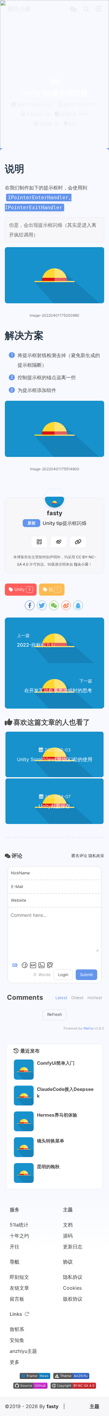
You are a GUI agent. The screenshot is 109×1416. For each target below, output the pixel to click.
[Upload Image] (41, 965)
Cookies (72, 1288)
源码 (68, 1236)
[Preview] (50, 965)
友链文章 (19, 1288)
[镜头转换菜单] (24, 1147)
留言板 (17, 1299)
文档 (68, 1225)
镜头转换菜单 (50, 1141)
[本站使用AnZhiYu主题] (71, 1377)
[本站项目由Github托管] (30, 1387)
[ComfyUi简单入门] (24, 1069)
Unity (23, 589)
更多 (14, 1362)
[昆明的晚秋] (24, 1173)
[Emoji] (24, 965)
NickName (20, 872)
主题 (94, 1406)
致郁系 (17, 1329)
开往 (14, 1247)
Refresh (54, 1014)
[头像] (54, 498)
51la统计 (19, 1225)
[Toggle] (98, 9)
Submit (86, 974)
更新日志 (72, 1247)
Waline (88, 1028)
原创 (31, 523)
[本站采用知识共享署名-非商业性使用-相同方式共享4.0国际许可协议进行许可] (73, 1387)
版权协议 (72, 1299)
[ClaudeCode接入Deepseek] (24, 1095)
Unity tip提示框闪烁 (65, 523)
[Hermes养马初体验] (24, 1121)
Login (63, 974)
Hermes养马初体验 (57, 1115)
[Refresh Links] (27, 1314)
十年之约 (19, 1236)
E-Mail (17, 886)
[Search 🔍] (86, 9)
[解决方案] (100, 335)
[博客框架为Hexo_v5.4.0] (35, 1377)
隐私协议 (72, 1277)
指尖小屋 (81, 564)
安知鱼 (17, 1340)
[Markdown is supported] (16, 965)
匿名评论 (79, 855)
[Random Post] (73, 9)
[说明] (100, 169)
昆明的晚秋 (48, 1166)
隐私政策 (96, 855)
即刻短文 (19, 1277)
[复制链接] (78, 542)
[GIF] (33, 965)
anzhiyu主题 (23, 1351)
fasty (52, 1406)
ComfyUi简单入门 (55, 1063)
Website (18, 900)
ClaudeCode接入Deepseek (65, 1092)
